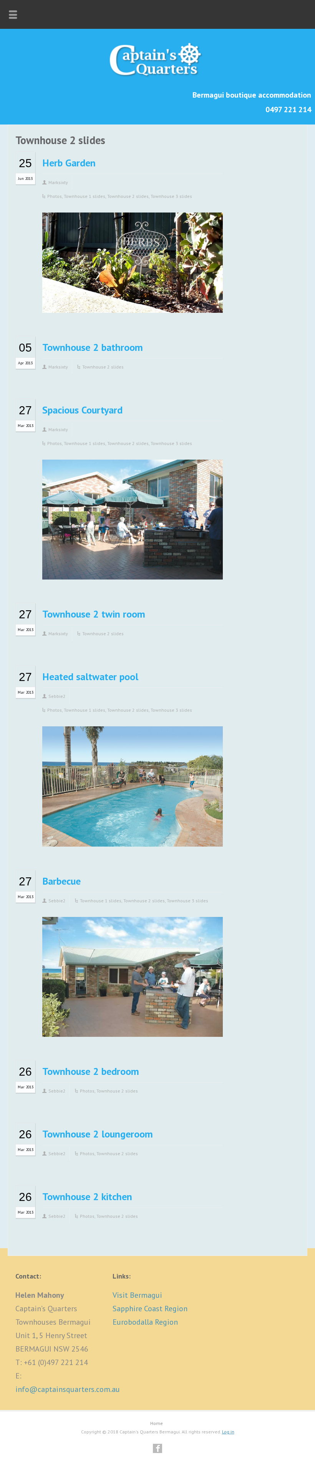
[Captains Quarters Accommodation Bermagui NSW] (157, 77)
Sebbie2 (57, 696)
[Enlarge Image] (132, 224)
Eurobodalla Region (145, 1322)
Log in (228, 1432)
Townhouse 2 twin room (93, 614)
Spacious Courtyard (82, 410)
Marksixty (58, 182)
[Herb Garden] (132, 301)
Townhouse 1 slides (84, 196)
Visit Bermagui (137, 1295)
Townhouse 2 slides (128, 196)
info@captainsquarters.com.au (67, 1389)
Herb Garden (69, 162)
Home (156, 1423)
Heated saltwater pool (90, 676)
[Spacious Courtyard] (132, 567)
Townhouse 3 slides (171, 196)
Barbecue (61, 881)
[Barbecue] (132, 1025)
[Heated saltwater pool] (132, 834)
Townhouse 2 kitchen (87, 1196)
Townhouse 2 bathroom (92, 347)
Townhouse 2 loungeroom (97, 1134)
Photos (54, 196)
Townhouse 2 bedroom (90, 1071)
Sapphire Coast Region (150, 1309)
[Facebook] (157, 1448)
